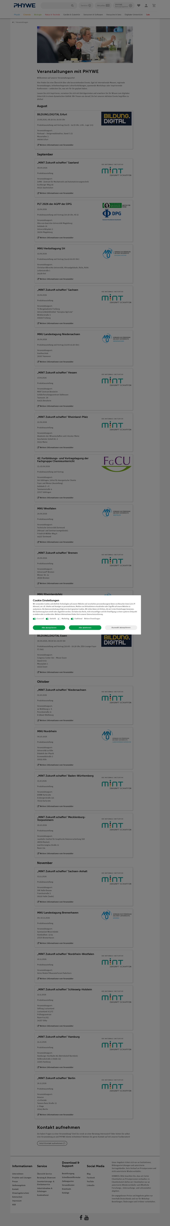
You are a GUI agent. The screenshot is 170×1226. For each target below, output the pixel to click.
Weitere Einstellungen (92, 619)
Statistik (53, 619)
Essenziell (40, 619)
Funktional (78, 619)
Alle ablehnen (85, 627)
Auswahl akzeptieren (121, 627)
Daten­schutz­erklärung (95, 614)
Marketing (65, 619)
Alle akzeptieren (49, 627)
